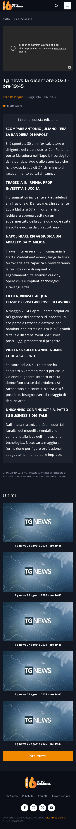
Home (6, 18)
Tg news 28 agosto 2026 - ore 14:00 (38, 595)
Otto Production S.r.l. (56, 817)
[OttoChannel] (13, 5)
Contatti (43, 796)
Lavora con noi (61, 796)
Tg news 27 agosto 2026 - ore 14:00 (38, 694)
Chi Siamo (12, 796)
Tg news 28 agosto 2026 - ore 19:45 (38, 545)
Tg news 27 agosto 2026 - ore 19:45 (38, 644)
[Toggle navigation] (67, 5)
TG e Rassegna (23, 18)
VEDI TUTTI (38, 756)
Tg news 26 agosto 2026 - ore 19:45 (38, 744)
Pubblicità (28, 796)
